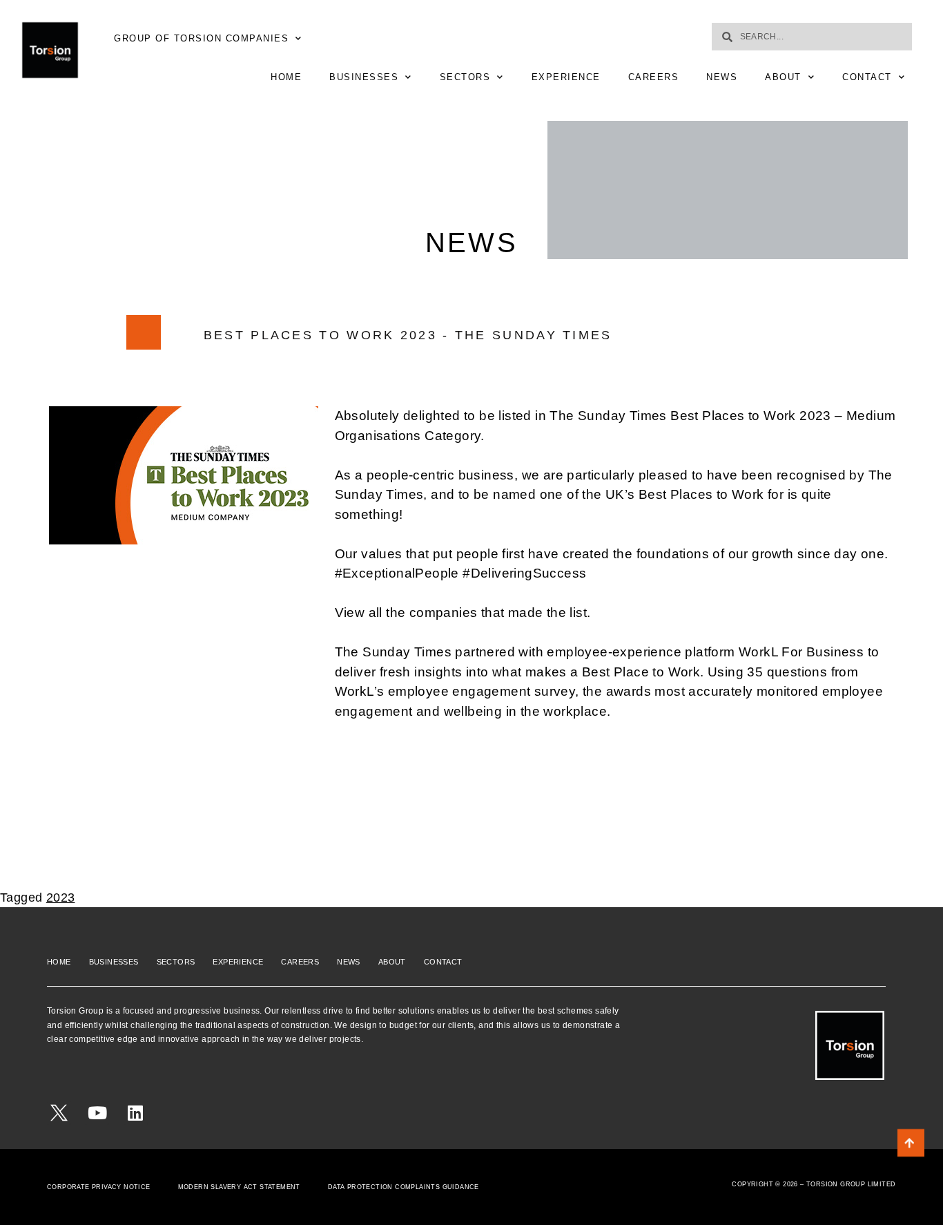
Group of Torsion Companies (201, 38)
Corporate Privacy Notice (98, 1187)
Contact (867, 77)
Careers (653, 77)
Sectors (465, 77)
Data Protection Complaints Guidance (403, 1187)
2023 (60, 897)
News (721, 77)
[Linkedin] (136, 1113)
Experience (566, 77)
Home (286, 77)
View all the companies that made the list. (463, 612)
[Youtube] (97, 1113)
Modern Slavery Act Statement (239, 1187)
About (783, 77)
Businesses (363, 77)
